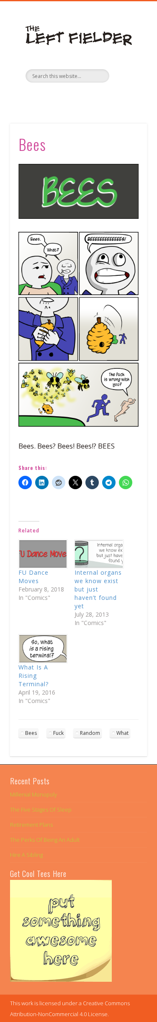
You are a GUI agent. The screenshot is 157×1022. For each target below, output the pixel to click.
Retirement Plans (31, 824)
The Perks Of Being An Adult (45, 839)
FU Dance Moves (33, 576)
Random (90, 733)
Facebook (60, 97)
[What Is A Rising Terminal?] (42, 648)
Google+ (94, 97)
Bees (31, 733)
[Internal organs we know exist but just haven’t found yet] (98, 554)
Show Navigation (126, 75)
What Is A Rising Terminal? (33, 675)
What (122, 733)
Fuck (58, 733)
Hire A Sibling (26, 855)
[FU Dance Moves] (42, 554)
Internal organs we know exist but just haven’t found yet (98, 589)
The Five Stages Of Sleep (41, 809)
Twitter (77, 97)
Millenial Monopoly (33, 794)
